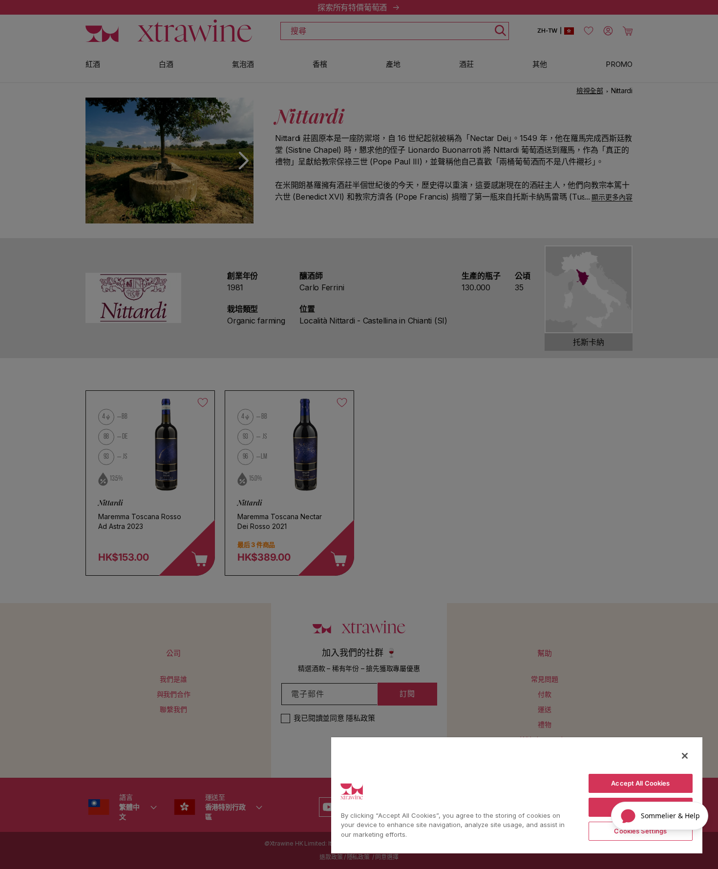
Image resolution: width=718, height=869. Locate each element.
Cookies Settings (640, 831)
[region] (516, 794)
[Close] (685, 756)
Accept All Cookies (640, 783)
